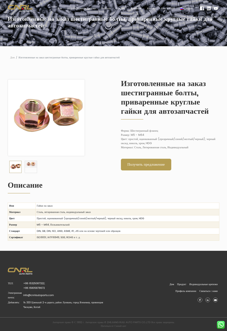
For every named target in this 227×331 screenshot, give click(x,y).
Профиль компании (185, 291)
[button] (186, 8)
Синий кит (120, 326)
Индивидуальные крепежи (81, 8)
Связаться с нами (208, 291)
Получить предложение (146, 164)
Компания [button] (136, 8)
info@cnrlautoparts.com (38, 295)
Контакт (151, 8)
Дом (59, 8)
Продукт (181, 284)
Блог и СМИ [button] (168, 8)
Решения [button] (106, 8)
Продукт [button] (120, 8)
